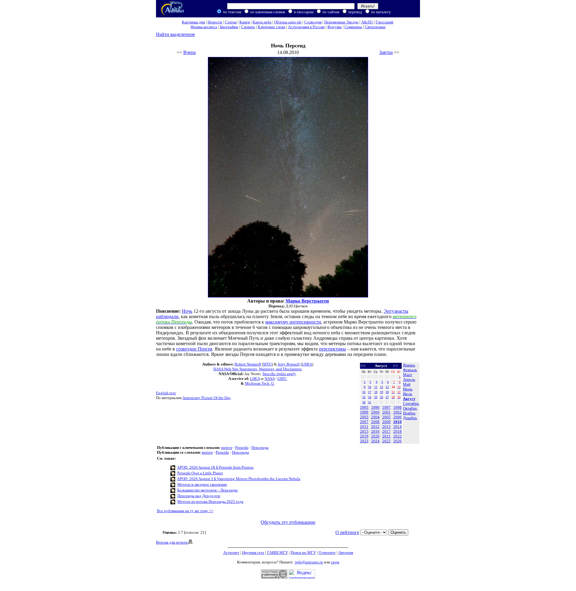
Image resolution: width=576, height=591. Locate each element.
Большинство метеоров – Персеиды (207, 490)
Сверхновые (375, 27)
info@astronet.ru (309, 562)
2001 (386, 412)
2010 (397, 421)
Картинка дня (193, 22)
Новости (215, 22)
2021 (386, 436)
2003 (364, 417)
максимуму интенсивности (293, 321)
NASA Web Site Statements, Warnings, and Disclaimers (257, 369)
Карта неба (262, 22)
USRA (307, 364)
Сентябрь (411, 403)
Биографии (229, 27)
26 (381, 397)
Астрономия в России (306, 27)
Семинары (353, 27)
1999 (364, 412)
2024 (375, 441)
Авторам (345, 552)
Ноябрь (409, 413)
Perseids (241, 447)
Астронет (231, 552)
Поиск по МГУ (303, 552)
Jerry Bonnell (289, 364)
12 (381, 387)
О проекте (327, 552)
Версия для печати (172, 542)
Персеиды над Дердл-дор (198, 496)
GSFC (282, 378)
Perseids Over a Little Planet (200, 473)
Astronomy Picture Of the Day (206, 397)
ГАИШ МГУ (277, 552)
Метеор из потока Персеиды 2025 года (210, 501)
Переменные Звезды (341, 22)
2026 (397, 441)
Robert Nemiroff (248, 364)
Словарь (248, 27)
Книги (244, 22)
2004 (375, 417)
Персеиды (259, 447)
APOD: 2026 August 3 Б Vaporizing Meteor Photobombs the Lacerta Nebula (238, 478)
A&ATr (367, 22)
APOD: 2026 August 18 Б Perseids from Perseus (215, 467)
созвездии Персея (194, 348)
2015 (364, 431)
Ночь (187, 311)
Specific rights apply (279, 374)
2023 (364, 441)
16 (363, 392)
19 (381, 392)
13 (387, 387)
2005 (386, 417)
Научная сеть (253, 552)
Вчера (189, 52)
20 (387, 392)
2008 (375, 421)
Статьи (231, 22)
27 (387, 397)
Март (407, 374)
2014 (397, 426)
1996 (375, 407)
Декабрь (410, 418)
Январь (409, 365)
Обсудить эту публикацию (288, 522)
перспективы (332, 348)
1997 (386, 407)
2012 (375, 426)
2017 (386, 431)
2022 (397, 436)
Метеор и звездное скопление (202, 484)
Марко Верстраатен (307, 300)
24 (369, 397)
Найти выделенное (175, 34)
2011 (364, 426)
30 (363, 402)
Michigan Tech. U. (260, 383)
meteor (226, 447)
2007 (364, 421)
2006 (397, 417)
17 (369, 392)
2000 (375, 412)
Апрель (409, 379)
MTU (267, 364)
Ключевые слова (271, 27)
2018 (397, 431)
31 (369, 402)
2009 (386, 421)
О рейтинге (347, 532)
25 (375, 397)
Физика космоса (203, 27)
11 (375, 387)
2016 (375, 431)
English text (166, 393)
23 (363, 397)
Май (406, 384)
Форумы (334, 27)
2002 (397, 412)
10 (369, 387)
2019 (364, 436)
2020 (375, 436)
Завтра (386, 52)
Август (409, 398)
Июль (407, 394)
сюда (335, 562)
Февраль (410, 370)
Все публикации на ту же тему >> (185, 511)
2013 (386, 426)
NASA (269, 378)
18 (375, 392)
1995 (364, 407)
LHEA (255, 378)
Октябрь (410, 408)
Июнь (407, 389)
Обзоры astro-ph (288, 22)
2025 (386, 441)
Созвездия (313, 22)
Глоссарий (384, 22)
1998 (397, 407)
